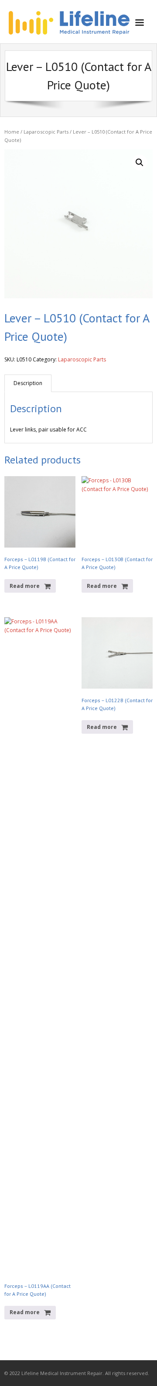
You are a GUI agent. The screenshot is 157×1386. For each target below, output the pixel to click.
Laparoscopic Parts (46, 131)
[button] (139, 162)
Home (11, 131)
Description (28, 383)
